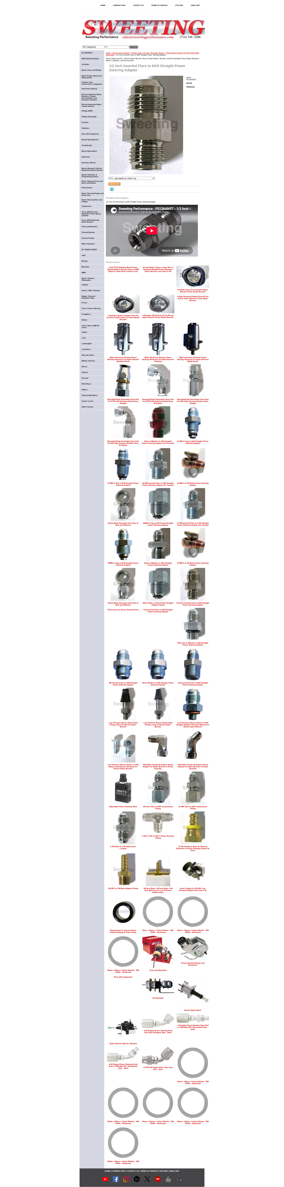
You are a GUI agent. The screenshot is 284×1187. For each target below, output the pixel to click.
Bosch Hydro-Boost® (121, 53)
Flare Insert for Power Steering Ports (123, 610)
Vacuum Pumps (88, 238)
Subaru (84, 389)
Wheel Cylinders (88, 244)
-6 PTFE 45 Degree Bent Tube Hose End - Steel (158, 1068)
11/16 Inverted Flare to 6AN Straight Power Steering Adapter (193, 684)
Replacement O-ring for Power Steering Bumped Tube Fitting (123, 931)
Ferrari (84, 303)
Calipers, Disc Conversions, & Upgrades (92, 83)
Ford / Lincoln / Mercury (91, 308)
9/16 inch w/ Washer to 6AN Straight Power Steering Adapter (192, 644)
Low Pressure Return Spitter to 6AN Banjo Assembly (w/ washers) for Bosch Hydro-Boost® (123, 767)
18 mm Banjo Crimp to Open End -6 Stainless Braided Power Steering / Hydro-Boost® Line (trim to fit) (158, 269)
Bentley (85, 261)
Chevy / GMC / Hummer (91, 290)
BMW (84, 272)
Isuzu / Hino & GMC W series (90, 326)
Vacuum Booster (88, 232)
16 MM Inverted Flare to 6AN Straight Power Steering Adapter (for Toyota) (158, 484)
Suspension (86, 206)
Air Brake (85, 64)
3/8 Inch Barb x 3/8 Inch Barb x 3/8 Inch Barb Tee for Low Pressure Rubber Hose (158, 890)
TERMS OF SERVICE (159, 5)
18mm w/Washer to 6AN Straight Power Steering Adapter (158, 564)
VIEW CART (195, 5)
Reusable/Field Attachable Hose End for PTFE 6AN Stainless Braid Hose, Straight (123, 401)
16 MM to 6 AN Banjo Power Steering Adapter (193, 484)
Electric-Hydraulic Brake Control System (91, 105)
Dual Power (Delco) (89, 89)
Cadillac (85, 285)
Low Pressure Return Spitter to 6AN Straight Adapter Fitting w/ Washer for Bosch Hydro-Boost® (192, 725)
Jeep (84, 338)
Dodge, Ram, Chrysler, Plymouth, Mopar (148, 53)
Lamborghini (87, 343)
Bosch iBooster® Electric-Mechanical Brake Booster (92, 169)
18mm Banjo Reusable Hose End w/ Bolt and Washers (123, 604)
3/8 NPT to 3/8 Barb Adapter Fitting (123, 888)
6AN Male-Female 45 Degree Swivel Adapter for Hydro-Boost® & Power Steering (193, 767)
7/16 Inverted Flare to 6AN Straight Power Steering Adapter (158, 611)
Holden (84, 320)
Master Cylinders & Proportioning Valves (90, 175)
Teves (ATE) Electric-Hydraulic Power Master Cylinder (91, 213)
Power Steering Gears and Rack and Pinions (92, 182)
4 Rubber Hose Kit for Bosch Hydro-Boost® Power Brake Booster (192, 291)
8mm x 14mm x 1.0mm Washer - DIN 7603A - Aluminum (157, 931)
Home (108, 53)
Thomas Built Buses (90, 395)
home (102, 5)
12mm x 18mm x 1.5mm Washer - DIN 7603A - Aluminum (193, 1082)
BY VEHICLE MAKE (89, 249)
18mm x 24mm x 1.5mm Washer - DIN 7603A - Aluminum (193, 1122)
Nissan (84, 366)
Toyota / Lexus (87, 401)
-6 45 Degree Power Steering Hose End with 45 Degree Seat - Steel (158, 1032)
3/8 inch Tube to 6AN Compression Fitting (158, 808)
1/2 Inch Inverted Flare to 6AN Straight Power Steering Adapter (192, 604)
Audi (83, 255)
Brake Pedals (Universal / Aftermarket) (92, 77)
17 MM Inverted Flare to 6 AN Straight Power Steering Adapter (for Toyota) (193, 524)
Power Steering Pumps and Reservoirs (193, 964)
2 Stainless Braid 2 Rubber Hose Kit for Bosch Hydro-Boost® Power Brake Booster (123, 317)
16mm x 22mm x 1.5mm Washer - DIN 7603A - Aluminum (158, 1122)
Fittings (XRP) (87, 111)
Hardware (85, 128)
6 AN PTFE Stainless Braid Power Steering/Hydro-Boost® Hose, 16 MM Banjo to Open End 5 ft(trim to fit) (123, 269)
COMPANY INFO (119, 5)
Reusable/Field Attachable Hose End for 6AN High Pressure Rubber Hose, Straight (193, 401)
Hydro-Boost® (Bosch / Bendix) (123, 1044)
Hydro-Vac (86, 157)
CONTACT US (138, 5)
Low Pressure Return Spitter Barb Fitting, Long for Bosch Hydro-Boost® (158, 725)
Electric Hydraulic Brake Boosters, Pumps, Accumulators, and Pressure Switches (91, 97)
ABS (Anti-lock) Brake (90, 58)
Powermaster (87, 187)
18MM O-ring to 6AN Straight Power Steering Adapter (123, 564)
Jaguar (84, 332)
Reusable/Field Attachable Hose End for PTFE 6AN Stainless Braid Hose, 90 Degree (158, 401)
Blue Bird (85, 267)
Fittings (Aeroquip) (89, 117)
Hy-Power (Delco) (88, 163)
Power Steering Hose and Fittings (92, 200)
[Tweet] (112, 190)
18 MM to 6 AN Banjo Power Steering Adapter (193, 564)
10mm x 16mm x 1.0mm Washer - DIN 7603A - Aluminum (193, 931)
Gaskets (85, 122)
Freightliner (86, 314)
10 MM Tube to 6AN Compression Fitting (192, 808)
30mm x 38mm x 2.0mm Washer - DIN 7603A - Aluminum (123, 971)
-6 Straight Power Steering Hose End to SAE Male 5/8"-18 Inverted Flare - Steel (193, 1027)
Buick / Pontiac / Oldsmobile (88, 279)
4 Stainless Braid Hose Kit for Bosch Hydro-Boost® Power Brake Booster (158, 316)
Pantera (85, 372)
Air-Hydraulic (158, 998)
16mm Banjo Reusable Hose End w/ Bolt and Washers (123, 524)
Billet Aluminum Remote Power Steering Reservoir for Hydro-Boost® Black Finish (193, 359)
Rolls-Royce (86, 384)
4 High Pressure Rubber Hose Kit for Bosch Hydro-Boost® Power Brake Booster (193, 298)
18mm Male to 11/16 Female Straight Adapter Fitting (157, 604)
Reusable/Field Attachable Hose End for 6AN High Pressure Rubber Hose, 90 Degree (123, 443)
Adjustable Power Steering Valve (123, 807)
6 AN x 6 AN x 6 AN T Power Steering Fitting (158, 837)
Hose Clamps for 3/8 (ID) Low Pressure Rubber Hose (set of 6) (193, 889)
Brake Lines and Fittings (91, 70)
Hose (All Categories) (123, 977)
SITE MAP (179, 5)
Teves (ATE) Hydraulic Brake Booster (90, 221)
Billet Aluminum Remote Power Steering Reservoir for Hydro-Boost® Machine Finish (123, 359)
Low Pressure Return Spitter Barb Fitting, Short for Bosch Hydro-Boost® (123, 725)
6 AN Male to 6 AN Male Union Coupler (123, 847)
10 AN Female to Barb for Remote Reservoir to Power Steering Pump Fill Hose (192, 848)
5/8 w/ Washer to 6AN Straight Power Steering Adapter (158, 684)
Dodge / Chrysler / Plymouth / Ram (89, 297)
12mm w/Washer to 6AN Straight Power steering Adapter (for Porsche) (158, 442)
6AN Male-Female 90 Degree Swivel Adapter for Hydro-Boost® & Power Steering (158, 767)
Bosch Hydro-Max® (192, 1010)
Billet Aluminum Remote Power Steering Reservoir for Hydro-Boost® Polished (158, 359)
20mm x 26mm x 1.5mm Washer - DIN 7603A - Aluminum (123, 1162)
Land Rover (86, 349)
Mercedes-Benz (88, 355)
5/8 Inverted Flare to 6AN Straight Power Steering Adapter (123, 684)
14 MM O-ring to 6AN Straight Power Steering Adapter (192, 442)
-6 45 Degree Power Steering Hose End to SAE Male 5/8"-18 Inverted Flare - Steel (123, 1066)
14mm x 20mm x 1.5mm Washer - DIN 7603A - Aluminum (123, 1122)
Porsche (85, 378)
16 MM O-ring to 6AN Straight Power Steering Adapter (123, 484)
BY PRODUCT (87, 53)
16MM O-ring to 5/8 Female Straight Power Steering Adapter (158, 524)
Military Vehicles (88, 361)
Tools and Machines (158, 970)
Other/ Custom (87, 407)
